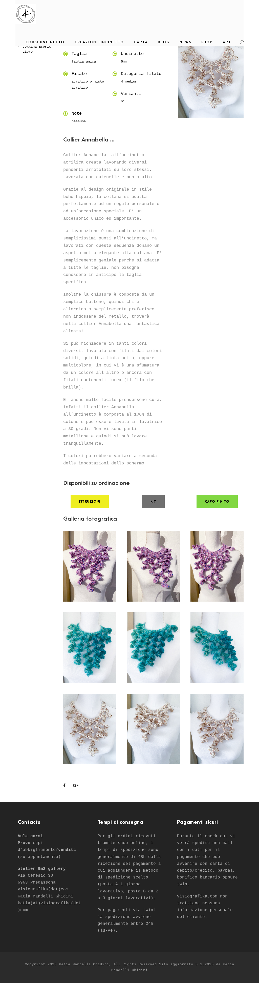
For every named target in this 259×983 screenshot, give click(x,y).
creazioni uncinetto (99, 42)
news (185, 42)
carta (141, 42)
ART (227, 42)
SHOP (207, 42)
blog (163, 42)
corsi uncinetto (45, 42)
